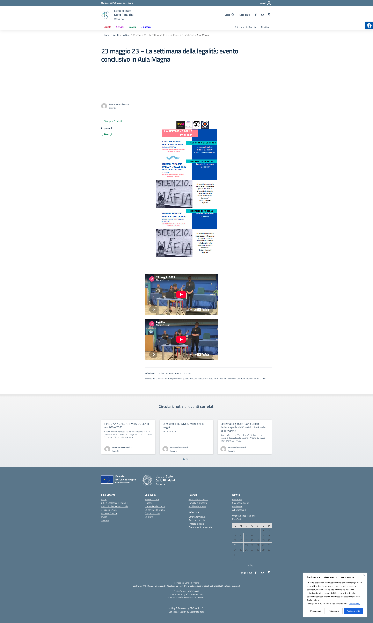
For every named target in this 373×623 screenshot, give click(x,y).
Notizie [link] (106, 133)
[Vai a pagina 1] (184, 459)
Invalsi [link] (104, 517)
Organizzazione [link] (152, 513)
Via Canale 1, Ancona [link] (190, 582)
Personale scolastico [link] (198, 499)
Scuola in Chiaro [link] (109, 510)
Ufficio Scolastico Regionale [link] (114, 503)
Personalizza (315, 610)
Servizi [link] (120, 27)
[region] (335, 595)
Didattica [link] (146, 27)
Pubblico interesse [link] (197, 506)
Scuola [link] (107, 27)
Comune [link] (105, 520)
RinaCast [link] (265, 27)
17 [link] (235, 545)
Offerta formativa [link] (197, 516)
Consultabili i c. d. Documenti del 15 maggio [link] (183, 425)
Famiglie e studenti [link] (198, 503)
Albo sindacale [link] (239, 510)
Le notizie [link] (237, 499)
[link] (369, 25)
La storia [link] (149, 517)
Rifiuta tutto (334, 610)
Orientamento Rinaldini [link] (245, 27)
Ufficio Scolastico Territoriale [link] (114, 506)
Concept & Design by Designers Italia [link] (186, 611)
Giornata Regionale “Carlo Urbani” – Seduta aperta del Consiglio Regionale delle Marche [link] (242, 427)
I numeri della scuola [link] (155, 506)
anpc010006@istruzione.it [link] (171, 585)
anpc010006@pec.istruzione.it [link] (227, 585)
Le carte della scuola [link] (155, 510)
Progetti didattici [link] (196, 523)
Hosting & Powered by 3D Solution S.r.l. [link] (187, 608)
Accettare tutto (353, 610)
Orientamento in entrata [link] (200, 527)
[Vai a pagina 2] (187, 459)
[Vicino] (364, 575)
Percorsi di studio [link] (197, 520)
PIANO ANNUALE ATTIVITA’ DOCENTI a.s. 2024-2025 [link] (126, 425)
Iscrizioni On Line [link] (109, 513)
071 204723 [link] (147, 585)
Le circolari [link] (237, 506)
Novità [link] (132, 27)
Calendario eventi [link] (240, 503)
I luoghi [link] (148, 503)
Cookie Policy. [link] (354, 603)
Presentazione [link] (152, 499)
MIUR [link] (104, 499)
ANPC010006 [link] (197, 594)
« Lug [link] (251, 565)
